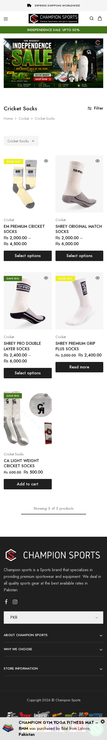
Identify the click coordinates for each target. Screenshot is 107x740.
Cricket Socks (18, 141)
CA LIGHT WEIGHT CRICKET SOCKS (21, 463)
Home (8, 118)
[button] (28, 484)
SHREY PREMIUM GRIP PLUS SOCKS (75, 346)
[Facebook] (6, 602)
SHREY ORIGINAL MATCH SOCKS (78, 229)
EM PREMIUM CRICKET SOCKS (24, 229)
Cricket (24, 118)
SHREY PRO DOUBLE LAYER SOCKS (22, 346)
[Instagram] (15, 603)
